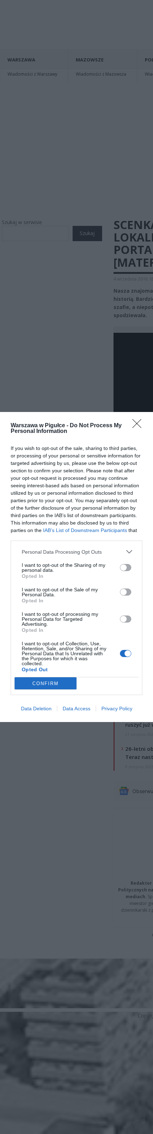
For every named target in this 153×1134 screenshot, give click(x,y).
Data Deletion (36, 708)
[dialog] (76, 567)
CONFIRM (45, 683)
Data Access (76, 708)
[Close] (139, 426)
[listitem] (76, 551)
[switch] (125, 567)
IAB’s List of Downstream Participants (85, 530)
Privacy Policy (116, 708)
